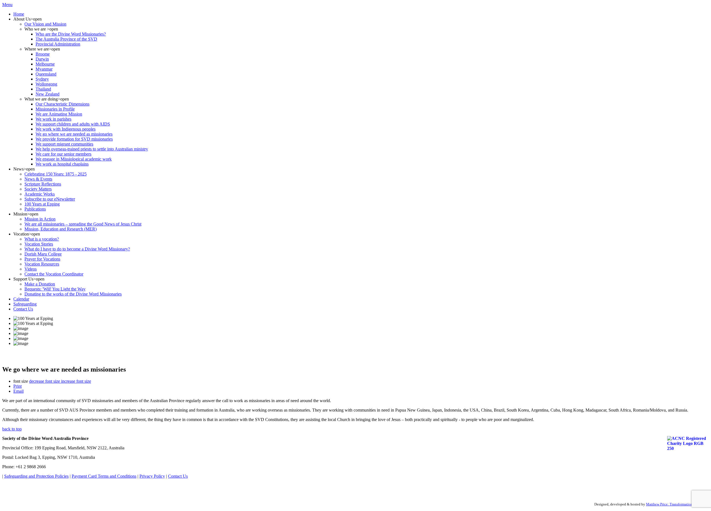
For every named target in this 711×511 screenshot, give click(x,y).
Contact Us (178, 476)
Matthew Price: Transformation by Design (677, 504)
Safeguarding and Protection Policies (36, 476)
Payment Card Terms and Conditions (104, 476)
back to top (12, 429)
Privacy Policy (152, 476)
